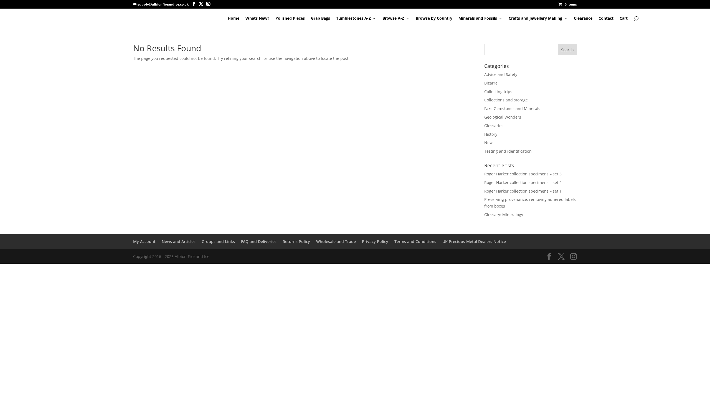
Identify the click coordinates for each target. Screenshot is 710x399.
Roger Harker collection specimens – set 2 (523, 182)
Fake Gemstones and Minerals (512, 108)
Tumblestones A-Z (353, 18)
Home (233, 18)
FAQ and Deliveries (259, 241)
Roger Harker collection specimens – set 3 (523, 174)
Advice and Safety (500, 74)
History (490, 134)
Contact (606, 18)
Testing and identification (508, 151)
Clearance (583, 18)
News (489, 142)
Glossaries (493, 125)
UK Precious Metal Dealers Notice (474, 241)
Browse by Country (434, 18)
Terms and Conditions (415, 241)
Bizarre (491, 83)
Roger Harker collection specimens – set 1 (523, 191)
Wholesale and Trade (336, 241)
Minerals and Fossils (477, 18)
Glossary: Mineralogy (503, 214)
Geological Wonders (502, 117)
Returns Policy (296, 241)
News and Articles (179, 241)
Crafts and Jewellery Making (535, 18)
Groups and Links (218, 241)
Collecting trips (498, 91)
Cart (624, 18)
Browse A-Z (393, 18)
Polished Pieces (290, 18)
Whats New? (257, 18)
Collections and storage (506, 100)
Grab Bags (320, 18)
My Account (144, 241)
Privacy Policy (375, 241)
